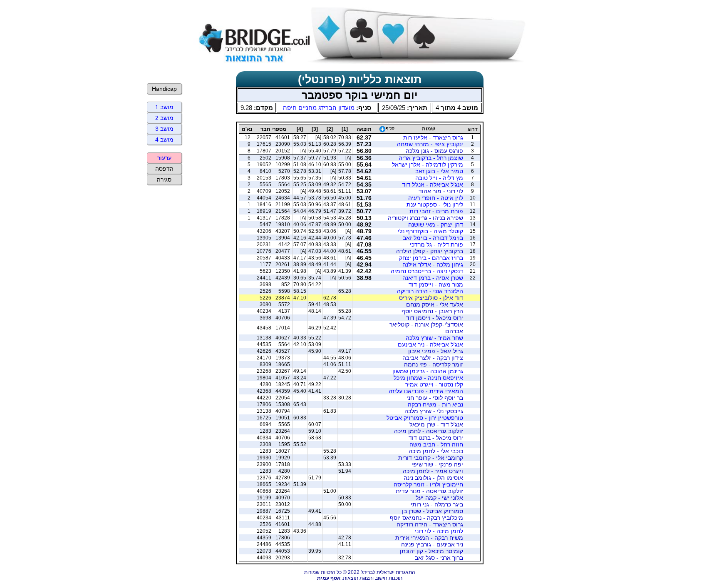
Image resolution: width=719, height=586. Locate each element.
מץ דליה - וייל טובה (439, 178)
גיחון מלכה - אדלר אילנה (432, 264)
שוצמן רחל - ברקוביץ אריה (431, 158)
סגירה (164, 179)
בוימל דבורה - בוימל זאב (433, 237)
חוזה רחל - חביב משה (436, 444)
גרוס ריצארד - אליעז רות (433, 137)
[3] (315, 129)
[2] (330, 129)
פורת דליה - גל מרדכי (436, 244)
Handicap (164, 88)
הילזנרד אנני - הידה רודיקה (430, 291)
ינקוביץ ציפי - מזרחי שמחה (430, 144)
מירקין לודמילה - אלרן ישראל (427, 164)
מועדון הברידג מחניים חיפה (319, 107)
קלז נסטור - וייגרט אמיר (434, 384)
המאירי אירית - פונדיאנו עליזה (426, 391)
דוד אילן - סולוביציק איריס (431, 297)
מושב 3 (164, 128)
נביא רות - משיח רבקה (435, 404)
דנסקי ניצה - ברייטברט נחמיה (427, 271)
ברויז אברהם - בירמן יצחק (431, 257)
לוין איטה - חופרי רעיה (435, 198)
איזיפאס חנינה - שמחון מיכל (428, 377)
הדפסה (164, 168)
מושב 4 (164, 139)
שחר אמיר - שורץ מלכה (434, 337)
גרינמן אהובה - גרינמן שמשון (427, 371)
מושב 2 (164, 118)
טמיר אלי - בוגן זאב (439, 171)
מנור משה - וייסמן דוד (436, 284)
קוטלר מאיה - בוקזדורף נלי (430, 231)
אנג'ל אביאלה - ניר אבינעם (430, 344)
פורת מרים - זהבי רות (436, 211)
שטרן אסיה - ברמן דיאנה (432, 277)
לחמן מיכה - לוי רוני (439, 531)
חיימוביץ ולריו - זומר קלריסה (428, 484)
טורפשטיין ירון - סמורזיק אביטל (425, 417)
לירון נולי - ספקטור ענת (435, 204)
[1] (345, 129)
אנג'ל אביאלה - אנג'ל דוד (432, 184)
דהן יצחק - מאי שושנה (435, 224)
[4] (300, 129)
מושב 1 (164, 107)
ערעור (164, 158)
